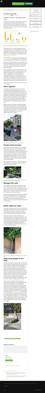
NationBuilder (39, 389)
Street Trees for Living (16, 291)
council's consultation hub (11, 55)
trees (5, 338)
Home (5, 10)
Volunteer (35, 22)
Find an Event (35, 26)
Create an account (9, 362)
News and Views (11, 10)
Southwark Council (18, 338)
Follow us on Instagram (36, 11)
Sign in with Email (35, 15)
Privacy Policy (6, 386)
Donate (35, 19)
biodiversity (8, 338)
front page (15, 338)
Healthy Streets (11, 338)
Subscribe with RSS (35, 31)
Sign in (4, 389)
